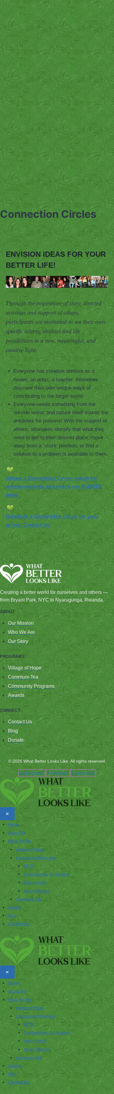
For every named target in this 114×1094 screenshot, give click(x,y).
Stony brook (34, 882)
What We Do (19, 840)
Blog (12, 915)
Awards (15, 907)
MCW (28, 865)
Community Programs (36, 857)
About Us (17, 832)
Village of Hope (30, 849)
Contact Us (18, 923)
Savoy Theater (36, 890)
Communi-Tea (29, 899)
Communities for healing (46, 874)
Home (13, 824)
